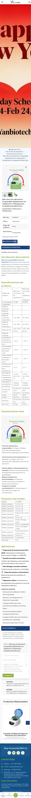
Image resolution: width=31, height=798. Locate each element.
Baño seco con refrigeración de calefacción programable (12, 599)
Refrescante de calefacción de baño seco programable (14, 593)
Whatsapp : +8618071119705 (12, 769)
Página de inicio (15, 149)
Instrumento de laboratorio (14, 151)
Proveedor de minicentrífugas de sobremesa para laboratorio (15, 734)
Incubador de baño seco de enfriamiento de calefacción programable (15, 618)
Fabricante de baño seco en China (13, 622)
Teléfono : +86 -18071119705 (12, 764)
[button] (28, 723)
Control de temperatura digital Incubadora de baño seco (12, 613)
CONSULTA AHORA (11, 241)
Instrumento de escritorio (14, 154)
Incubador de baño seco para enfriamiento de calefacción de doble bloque (14, 606)
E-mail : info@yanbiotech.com (13, 766)
